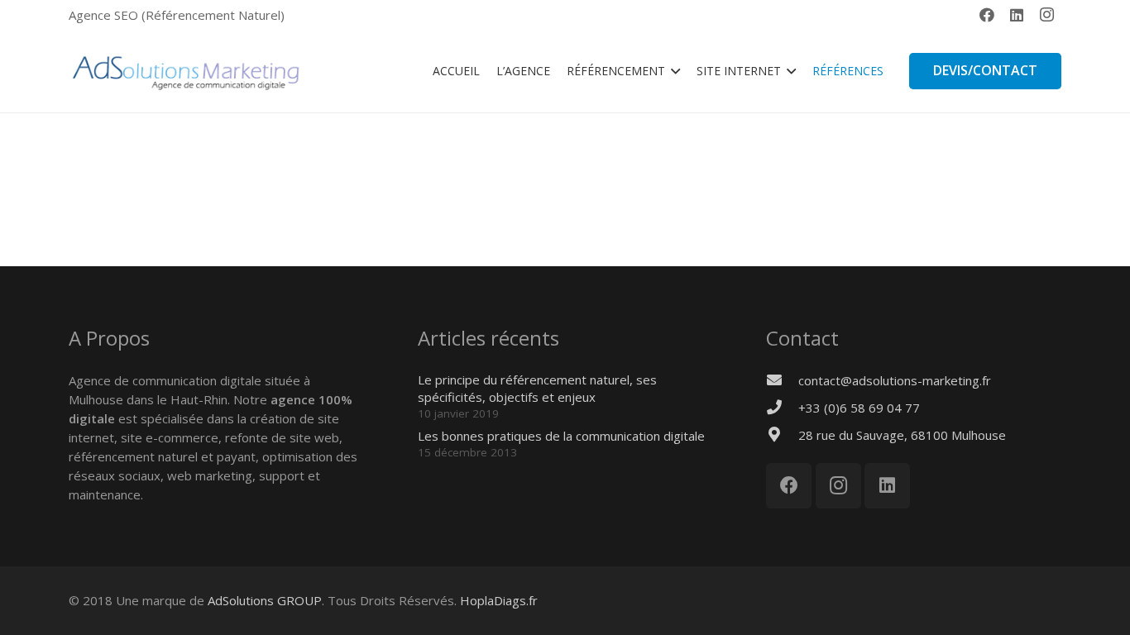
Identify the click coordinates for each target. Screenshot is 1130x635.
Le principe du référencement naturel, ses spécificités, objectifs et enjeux (537, 388)
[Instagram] (1046, 15)
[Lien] (185, 71)
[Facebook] (987, 15)
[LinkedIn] (1017, 15)
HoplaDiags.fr (499, 600)
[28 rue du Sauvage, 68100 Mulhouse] (781, 435)
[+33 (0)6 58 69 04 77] (781, 408)
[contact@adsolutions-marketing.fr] (781, 380)
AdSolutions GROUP (265, 600)
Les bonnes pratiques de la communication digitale (561, 435)
